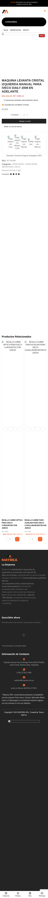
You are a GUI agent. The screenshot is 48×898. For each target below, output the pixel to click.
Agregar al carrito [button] (10, 429)
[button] (25, 11)
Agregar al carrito (25, 121)
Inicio (6, 30)
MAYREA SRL (23, 712)
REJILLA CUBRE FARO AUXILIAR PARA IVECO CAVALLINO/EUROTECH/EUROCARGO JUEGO (35, 524)
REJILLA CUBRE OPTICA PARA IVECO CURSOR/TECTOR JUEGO (12, 524)
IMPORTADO (7, 167)
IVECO (26, 30)
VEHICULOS (15, 30)
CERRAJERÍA (18, 164)
